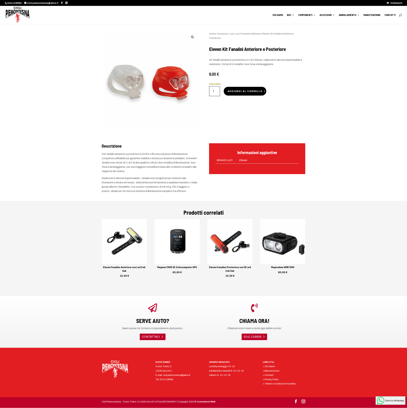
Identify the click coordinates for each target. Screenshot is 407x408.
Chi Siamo (277, 15)
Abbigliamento (347, 15)
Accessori (326, 15)
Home (212, 33)
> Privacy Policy (271, 379)
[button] (192, 37)
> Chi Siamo (269, 366)
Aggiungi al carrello (245, 91)
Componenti (305, 15)
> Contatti (268, 375)
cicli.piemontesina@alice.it (176, 375)
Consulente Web (206, 402)
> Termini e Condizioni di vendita (279, 384)
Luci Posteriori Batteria (248, 33)
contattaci (151, 336)
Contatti (390, 15)
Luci (232, 33)
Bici (289, 15)
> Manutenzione (271, 371)
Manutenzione (372, 15)
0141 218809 (14, 3)
